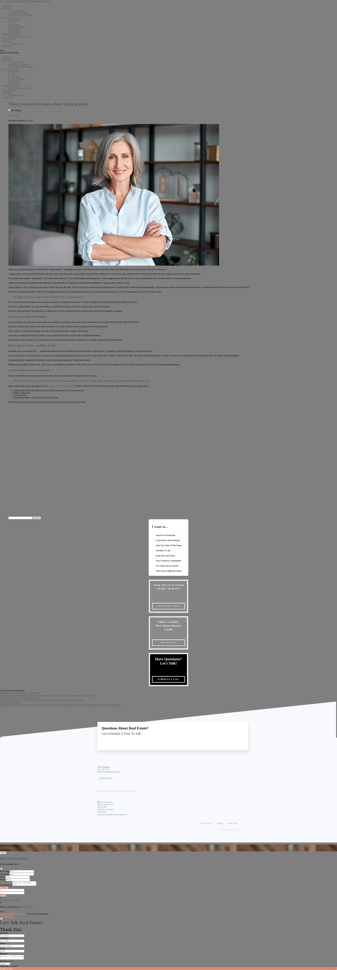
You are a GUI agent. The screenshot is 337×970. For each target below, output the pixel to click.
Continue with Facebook (10, 900)
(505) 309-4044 (9, 53)
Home (7, 5)
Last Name (4, 874)
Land (13, 22)
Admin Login (232, 823)
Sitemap (220, 823)
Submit (3, 895)
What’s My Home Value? (21, 36)
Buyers (8, 8)
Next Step (4, 887)
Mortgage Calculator (19, 13)
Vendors (8, 46)
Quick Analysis (17, 10)
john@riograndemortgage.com (108, 771)
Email (2, 877)
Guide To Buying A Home (22, 15)
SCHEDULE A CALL (168, 679)
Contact (8, 41)
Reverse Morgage (18, 27)
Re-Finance (15, 29)
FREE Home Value (168, 606)
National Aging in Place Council (61, 386)
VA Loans (15, 24)
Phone (2, 880)
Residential (15, 20)
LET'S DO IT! (6, 916)
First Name (4, 871)
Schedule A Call (17, 43)
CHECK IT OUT (168, 643)
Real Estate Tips (12, 34)
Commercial (16, 32)
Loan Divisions (11, 17)
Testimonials (10, 39)
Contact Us (222, 740)
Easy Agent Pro (121, 815)
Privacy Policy (206, 823)
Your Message (6, 885)
